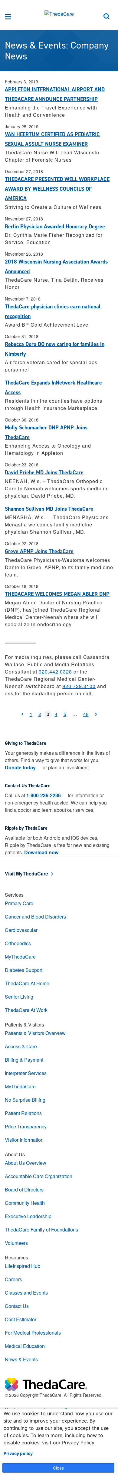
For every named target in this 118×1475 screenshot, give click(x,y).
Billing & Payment (24, 1059)
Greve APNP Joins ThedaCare (39, 551)
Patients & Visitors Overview (35, 1033)
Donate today (20, 767)
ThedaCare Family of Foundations (41, 1229)
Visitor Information (24, 1139)
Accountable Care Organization (38, 1176)
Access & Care (21, 1046)
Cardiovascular (21, 929)
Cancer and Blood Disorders (35, 916)
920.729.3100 (79, 686)
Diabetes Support (23, 969)
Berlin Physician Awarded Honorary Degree (55, 226)
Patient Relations (23, 1113)
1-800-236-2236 (43, 795)
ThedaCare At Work (26, 1009)
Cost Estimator (20, 1319)
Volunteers (16, 1242)
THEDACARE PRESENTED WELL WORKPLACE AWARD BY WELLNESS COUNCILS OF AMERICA (57, 189)
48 (86, 714)
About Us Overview (25, 1162)
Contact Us (17, 1305)
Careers (13, 1279)
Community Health (25, 1202)
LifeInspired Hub (22, 1265)
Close (58, 1467)
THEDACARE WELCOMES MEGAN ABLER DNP (57, 594)
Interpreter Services (26, 1073)
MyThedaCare (20, 956)
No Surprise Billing (25, 1099)
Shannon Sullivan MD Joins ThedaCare (49, 508)
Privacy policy (18, 1453)
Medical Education (25, 1345)
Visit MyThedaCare (26, 873)
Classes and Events (26, 1292)
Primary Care (19, 903)
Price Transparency (26, 1126)
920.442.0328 (55, 671)
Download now (41, 852)
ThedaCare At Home (27, 983)
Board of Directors (24, 1189)
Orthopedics (18, 943)
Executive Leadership (28, 1216)
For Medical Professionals (33, 1332)
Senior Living (19, 996)
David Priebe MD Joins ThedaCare (44, 472)
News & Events (21, 1359)
